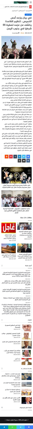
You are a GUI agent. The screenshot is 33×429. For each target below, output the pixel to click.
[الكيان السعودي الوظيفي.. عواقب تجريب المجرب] (27, 336)
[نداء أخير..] (27, 361)
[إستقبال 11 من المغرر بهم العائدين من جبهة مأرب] (8, 248)
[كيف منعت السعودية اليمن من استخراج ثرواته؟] (27, 384)
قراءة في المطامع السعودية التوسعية (12, 326)
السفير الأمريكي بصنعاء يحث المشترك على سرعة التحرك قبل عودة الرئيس (25, 256)
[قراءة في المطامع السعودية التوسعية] (27, 327)
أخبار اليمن (14, 11)
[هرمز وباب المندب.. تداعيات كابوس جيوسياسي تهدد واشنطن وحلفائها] (27, 376)
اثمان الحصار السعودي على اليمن (11, 342)
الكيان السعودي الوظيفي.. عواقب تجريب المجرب (11, 335)
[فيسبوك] (28, 156)
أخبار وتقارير (22, 11)
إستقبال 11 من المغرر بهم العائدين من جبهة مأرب (9, 256)
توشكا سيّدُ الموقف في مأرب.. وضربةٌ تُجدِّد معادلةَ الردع (12, 352)
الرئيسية (28, 11)
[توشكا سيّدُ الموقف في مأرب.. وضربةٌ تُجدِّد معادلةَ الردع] (27, 353)
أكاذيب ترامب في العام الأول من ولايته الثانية (11, 399)
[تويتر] (24, 156)
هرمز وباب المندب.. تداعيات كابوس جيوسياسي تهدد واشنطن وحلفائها (11, 376)
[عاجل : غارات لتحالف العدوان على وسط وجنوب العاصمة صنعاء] (8, 227)
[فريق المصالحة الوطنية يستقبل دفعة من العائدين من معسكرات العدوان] (24, 226)
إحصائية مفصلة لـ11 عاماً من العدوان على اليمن (12, 391)
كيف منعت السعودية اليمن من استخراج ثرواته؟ (11, 384)
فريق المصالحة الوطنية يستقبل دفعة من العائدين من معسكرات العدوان (25, 234)
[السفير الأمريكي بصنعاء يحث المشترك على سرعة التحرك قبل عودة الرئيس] (24, 248)
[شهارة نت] (21, 2)
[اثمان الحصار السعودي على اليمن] (27, 345)
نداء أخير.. (17, 359)
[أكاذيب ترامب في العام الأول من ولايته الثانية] (27, 400)
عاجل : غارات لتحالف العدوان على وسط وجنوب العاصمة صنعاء (10, 237)
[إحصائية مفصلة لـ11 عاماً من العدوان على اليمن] (27, 392)
